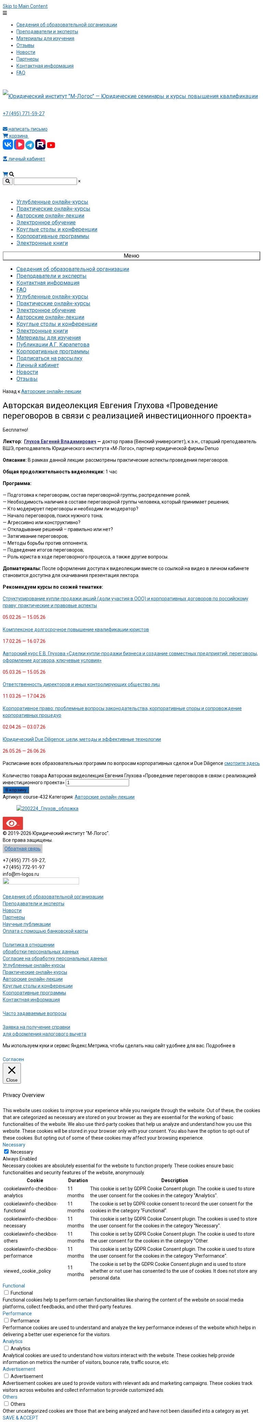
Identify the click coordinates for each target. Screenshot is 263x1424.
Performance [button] (17, 1313)
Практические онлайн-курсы (35, 972)
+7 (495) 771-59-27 (24, 113)
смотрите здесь (242, 763)
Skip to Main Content (25, 6)
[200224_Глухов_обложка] (47, 808)
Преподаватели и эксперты (33, 903)
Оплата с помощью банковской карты (45, 931)
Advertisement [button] (19, 1369)
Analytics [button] (13, 1341)
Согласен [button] (13, 1059)
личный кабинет (26, 159)
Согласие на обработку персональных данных (55, 958)
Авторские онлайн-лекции (51, 391)
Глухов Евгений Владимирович (60, 441)
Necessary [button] (14, 1145)
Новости (12, 910)
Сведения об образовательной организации (53, 896)
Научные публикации (27, 924)
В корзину (15, 789)
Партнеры (14, 917)
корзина (18, 136)
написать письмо (28, 129)
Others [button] (10, 1397)
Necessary (22, 1152)
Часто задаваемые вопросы (34, 1013)
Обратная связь (22, 848)
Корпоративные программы (34, 993)
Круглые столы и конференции (38, 986)
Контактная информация (31, 999)
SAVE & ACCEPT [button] (20, 1418)
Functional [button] (14, 1285)
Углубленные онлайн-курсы (34, 965)
